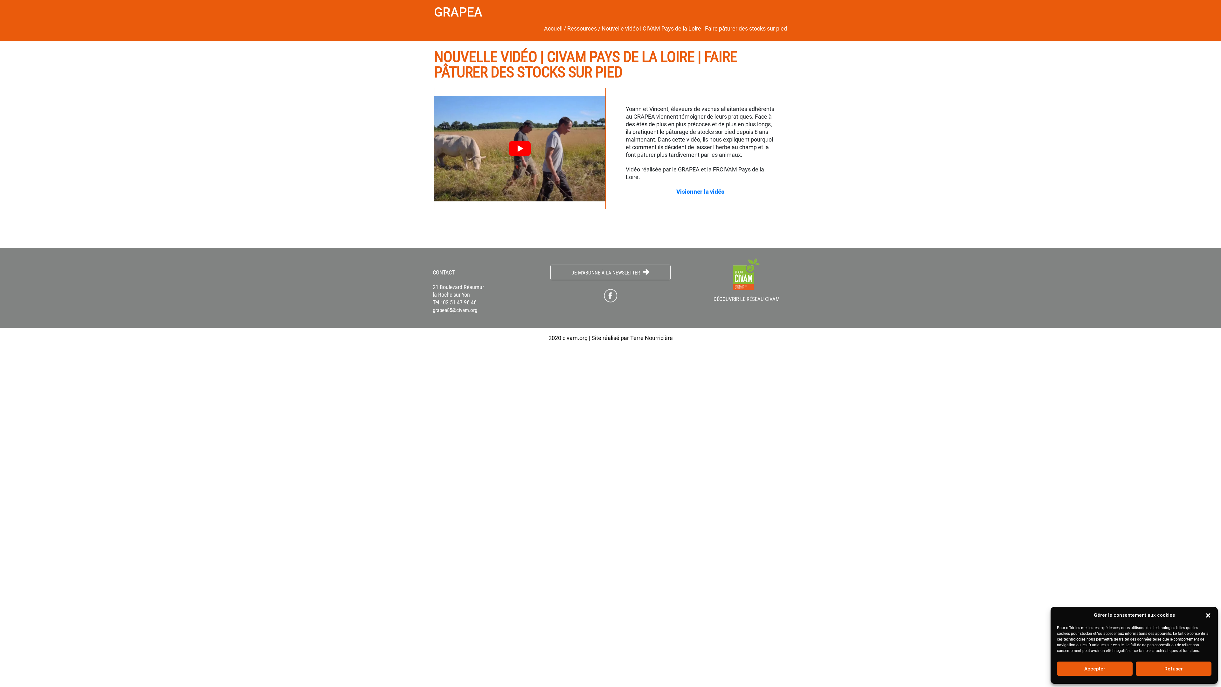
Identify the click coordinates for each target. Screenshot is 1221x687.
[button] (1208, 615)
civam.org (575, 338)
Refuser (1173, 669)
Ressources (582, 28)
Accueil (553, 28)
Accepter (1094, 669)
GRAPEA (458, 12)
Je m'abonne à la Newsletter (606, 273)
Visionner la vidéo (701, 191)
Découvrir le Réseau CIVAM (747, 299)
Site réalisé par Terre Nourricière (632, 338)
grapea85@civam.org (455, 310)
